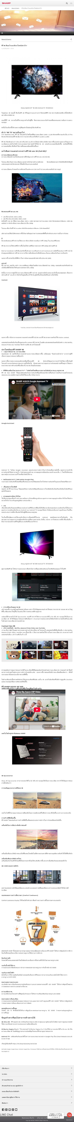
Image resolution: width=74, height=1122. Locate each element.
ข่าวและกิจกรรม (7, 1080)
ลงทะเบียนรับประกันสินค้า (10, 1091)
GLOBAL (4, 1074)
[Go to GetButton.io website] (69, 1120)
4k (40, 127)
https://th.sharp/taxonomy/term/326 (25, 1044)
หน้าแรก (7, 8)
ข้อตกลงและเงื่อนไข (28, 1118)
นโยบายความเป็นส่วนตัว (44, 1118)
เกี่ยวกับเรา (5, 1068)
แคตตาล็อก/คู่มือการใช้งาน (11, 1097)
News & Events (15, 8)
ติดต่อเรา (5, 1103)
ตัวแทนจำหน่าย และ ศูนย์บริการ (12, 1086)
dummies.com (9, 134)
